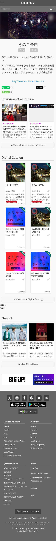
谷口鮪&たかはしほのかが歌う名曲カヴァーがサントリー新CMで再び (41, 345)
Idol (5, 437)
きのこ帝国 (10, 191)
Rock (6, 430)
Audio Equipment (37, 445)
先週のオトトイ (37, 448)
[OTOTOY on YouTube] (39, 398)
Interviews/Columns (17, 99)
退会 (32, 496)
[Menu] (3, 3)
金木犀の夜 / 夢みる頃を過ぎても (40, 230)
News (6, 318)
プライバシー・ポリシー (14, 479)
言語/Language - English (29, 511)
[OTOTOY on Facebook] (24, 398)
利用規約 (7, 475)
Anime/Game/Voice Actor (14, 441)
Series (33, 426)
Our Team (7, 501)
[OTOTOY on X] (9, 398)
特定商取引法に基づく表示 (14, 483)
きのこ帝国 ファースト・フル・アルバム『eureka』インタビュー (41, 129)
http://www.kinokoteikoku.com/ (28, 81)
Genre (8, 422)
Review (33, 437)
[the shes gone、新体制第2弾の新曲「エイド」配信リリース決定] (14, 332)
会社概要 (7, 472)
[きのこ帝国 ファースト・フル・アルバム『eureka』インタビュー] (41, 113)
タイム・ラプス (12, 185)
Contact (34, 488)
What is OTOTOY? (11, 468)
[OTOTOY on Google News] (46, 398)
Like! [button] (7, 92)
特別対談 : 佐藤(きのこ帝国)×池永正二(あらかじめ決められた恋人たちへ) (14, 129)
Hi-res (6, 426)
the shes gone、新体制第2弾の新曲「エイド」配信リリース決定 (14, 345)
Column (34, 434)
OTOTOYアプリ (10, 493)
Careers (7, 504)
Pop (5, 434)
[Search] (52, 9)
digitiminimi (24, 531)
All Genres (16, 422)
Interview (34, 430)
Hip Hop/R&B (9, 445)
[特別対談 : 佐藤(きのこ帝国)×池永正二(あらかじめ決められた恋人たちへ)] (14, 113)
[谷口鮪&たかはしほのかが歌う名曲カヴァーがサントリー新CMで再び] (41, 332)
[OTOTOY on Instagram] (17, 398)
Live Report (35, 441)
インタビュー (8, 124)
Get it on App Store (18, 404)
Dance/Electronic (11, 448)
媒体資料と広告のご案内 (14, 497)
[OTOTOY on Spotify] (31, 398)
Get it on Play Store (37, 404)
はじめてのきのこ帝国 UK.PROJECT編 (15, 230)
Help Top (34, 468)
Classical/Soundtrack (12, 456)
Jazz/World (8, 452)
